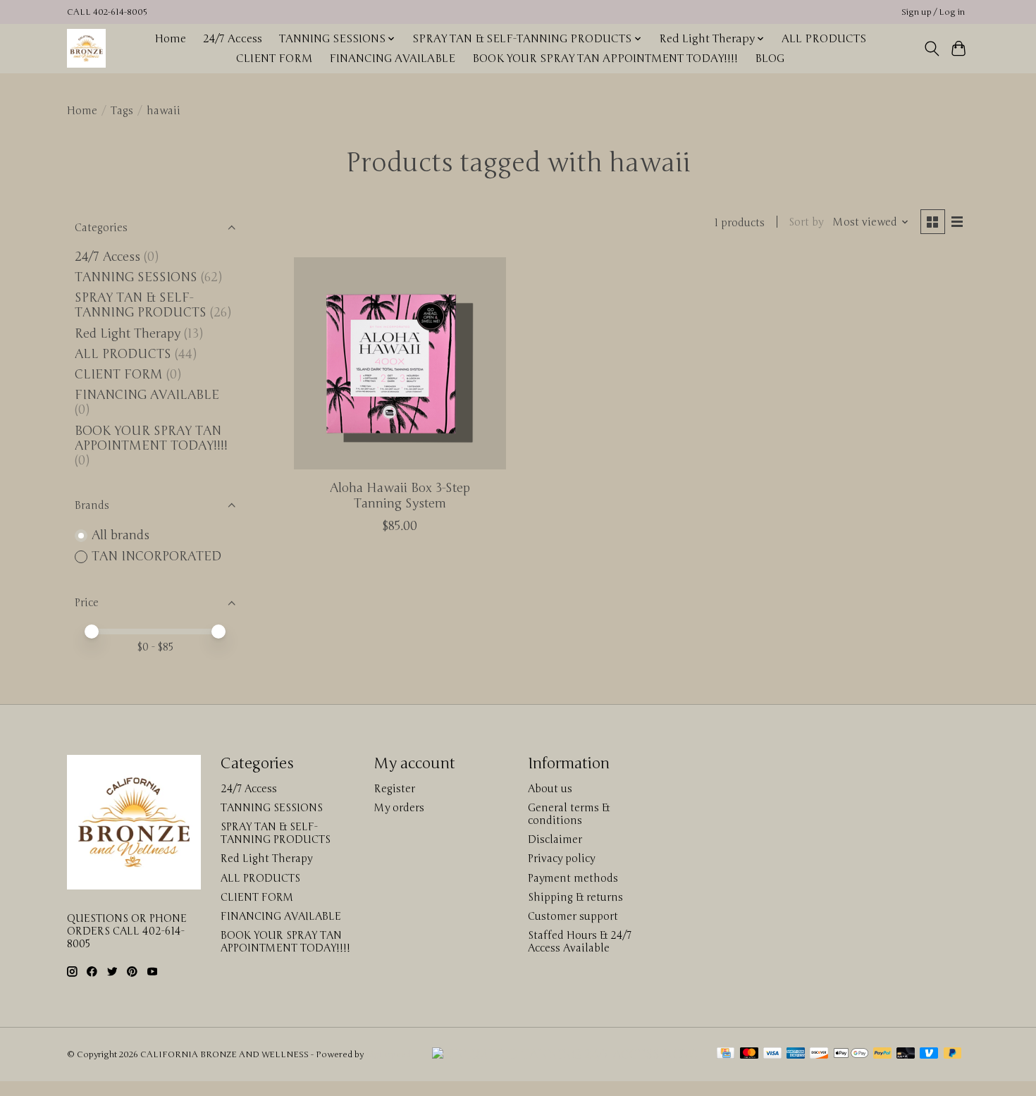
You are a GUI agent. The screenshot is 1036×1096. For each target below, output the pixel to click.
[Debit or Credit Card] (905, 1054)
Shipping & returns (575, 897)
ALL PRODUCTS (824, 38)
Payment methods (573, 878)
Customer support (573, 916)
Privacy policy (561, 858)
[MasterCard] (749, 1054)
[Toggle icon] (931, 48)
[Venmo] (929, 1054)
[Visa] (772, 1054)
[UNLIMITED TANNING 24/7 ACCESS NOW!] (565, 1054)
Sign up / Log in (933, 12)
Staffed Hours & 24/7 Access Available (579, 941)
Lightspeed (388, 1054)
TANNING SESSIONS (136, 277)
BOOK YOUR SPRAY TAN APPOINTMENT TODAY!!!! (605, 58)
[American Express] (796, 1054)
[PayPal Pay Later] (953, 1054)
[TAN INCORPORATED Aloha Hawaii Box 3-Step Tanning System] (400, 363)
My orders (399, 807)
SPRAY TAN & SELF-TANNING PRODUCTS (140, 305)
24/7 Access (232, 38)
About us (550, 788)
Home (170, 38)
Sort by (806, 222)
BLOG (769, 58)
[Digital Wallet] (851, 1054)
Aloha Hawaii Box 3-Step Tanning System (400, 495)
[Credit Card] (725, 1054)
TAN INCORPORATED (156, 556)
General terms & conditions (569, 814)
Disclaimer (555, 839)
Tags (122, 110)
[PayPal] (882, 1054)
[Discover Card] (819, 1054)
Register (394, 788)
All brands (120, 535)
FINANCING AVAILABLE (392, 58)
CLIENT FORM (274, 58)
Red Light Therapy (127, 333)
